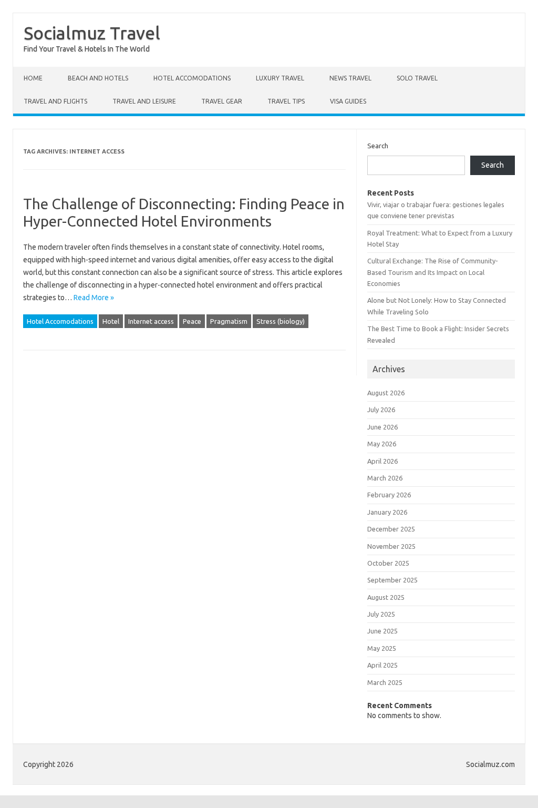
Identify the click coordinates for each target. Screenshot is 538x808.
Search (377, 145)
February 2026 (389, 494)
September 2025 (392, 580)
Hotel (110, 321)
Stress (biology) (280, 321)
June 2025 (382, 631)
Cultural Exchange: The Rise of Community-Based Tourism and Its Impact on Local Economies (432, 272)
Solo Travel (417, 78)
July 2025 (381, 614)
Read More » (94, 297)
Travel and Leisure (144, 101)
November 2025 (391, 546)
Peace (192, 321)
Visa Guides (348, 101)
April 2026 (382, 461)
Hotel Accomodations (192, 78)
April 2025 (382, 665)
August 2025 (386, 597)
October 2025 (388, 563)
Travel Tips (286, 101)
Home (33, 78)
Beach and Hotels (98, 78)
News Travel (350, 78)
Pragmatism (228, 321)
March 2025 (384, 682)
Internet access (151, 321)
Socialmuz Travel (92, 33)
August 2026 (386, 392)
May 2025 (381, 648)
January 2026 (387, 512)
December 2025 (391, 529)
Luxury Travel (280, 78)
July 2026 (381, 409)
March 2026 (384, 478)
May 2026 (381, 443)
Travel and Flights (55, 101)
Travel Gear (221, 101)
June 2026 (382, 427)
